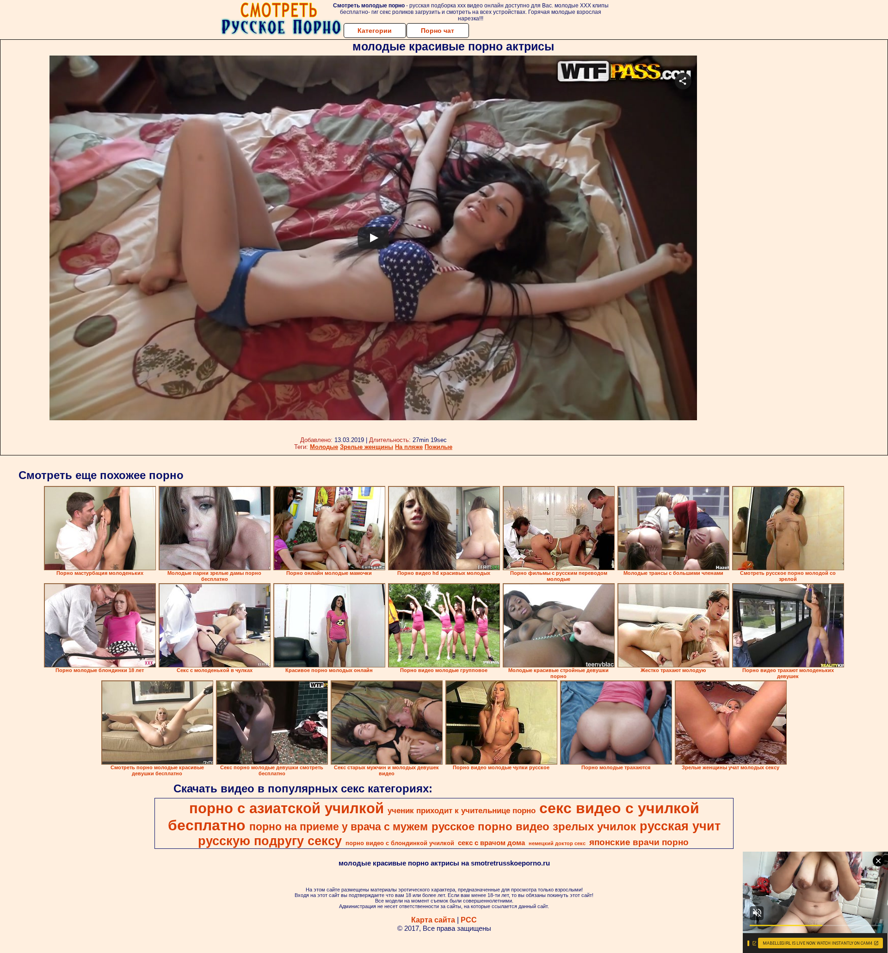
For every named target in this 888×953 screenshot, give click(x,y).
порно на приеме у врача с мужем (338, 827)
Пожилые (438, 446)
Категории (375, 30)
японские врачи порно (639, 842)
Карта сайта (433, 920)
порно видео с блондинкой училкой (399, 843)
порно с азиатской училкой (286, 808)
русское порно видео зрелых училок (534, 826)
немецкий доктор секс (557, 843)
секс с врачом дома (491, 843)
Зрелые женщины (366, 446)
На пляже (409, 446)
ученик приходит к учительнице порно (462, 810)
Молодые (324, 446)
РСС (469, 920)
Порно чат (437, 30)
